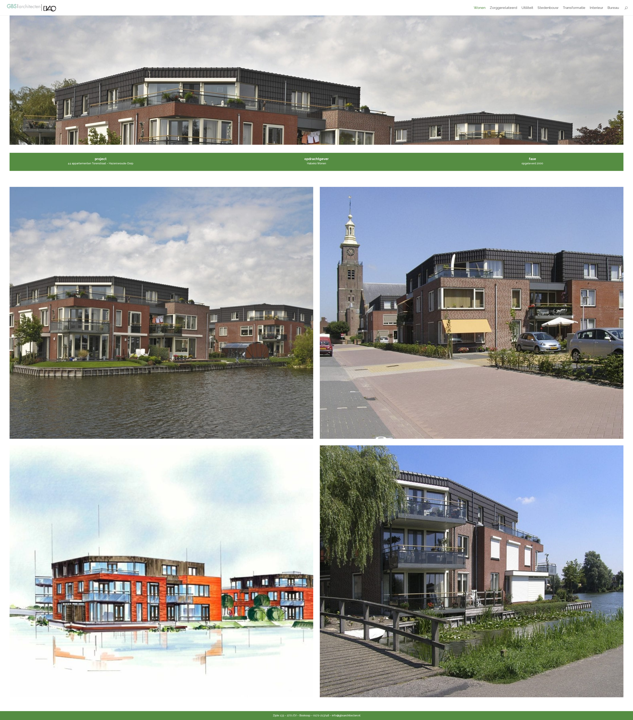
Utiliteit (527, 8)
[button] (161, 313)
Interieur (596, 8)
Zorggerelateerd (503, 8)
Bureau (613, 8)
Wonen (479, 8)
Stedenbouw (548, 8)
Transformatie (574, 8)
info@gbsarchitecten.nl (346, 715)
